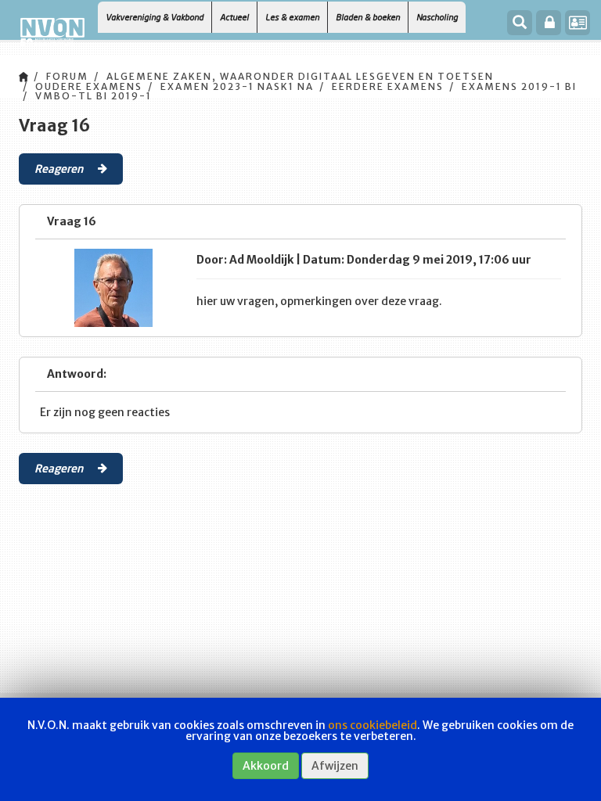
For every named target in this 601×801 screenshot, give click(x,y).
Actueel (234, 17)
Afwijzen (334, 766)
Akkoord (266, 766)
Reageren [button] (59, 168)
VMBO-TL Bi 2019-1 (93, 96)
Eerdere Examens (388, 86)
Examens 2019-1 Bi (519, 86)
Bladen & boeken (368, 17)
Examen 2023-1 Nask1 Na (237, 86)
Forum (67, 76)
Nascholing (437, 17)
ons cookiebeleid (372, 725)
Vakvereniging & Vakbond (154, 17)
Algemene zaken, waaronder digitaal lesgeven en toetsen (300, 76)
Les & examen (292, 17)
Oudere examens (88, 86)
